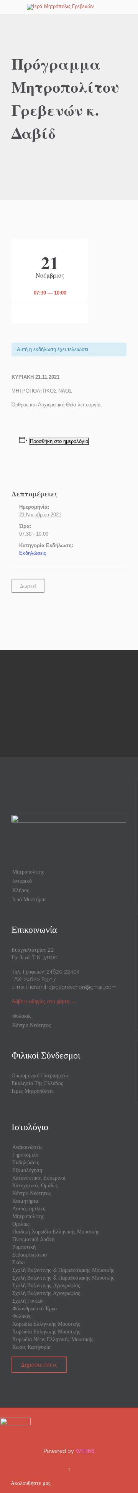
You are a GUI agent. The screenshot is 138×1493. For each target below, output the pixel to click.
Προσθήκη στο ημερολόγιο (59, 441)
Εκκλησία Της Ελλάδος (37, 1083)
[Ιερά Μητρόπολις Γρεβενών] (73, 7)
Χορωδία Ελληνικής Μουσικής (46, 1324)
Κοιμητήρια (25, 1201)
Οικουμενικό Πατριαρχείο (40, 1075)
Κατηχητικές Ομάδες (35, 1185)
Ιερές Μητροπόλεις (33, 1091)
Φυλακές (21, 1016)
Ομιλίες (21, 1224)
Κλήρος (20, 890)
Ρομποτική (24, 1247)
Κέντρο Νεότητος (31, 1025)
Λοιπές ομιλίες (28, 1208)
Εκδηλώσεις (32, 553)
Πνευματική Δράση (33, 1239)
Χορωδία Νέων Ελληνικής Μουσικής (53, 1339)
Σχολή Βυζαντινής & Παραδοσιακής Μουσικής (63, 1270)
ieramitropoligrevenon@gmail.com (73, 987)
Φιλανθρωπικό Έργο (34, 1308)
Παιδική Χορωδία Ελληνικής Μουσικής (55, 1231)
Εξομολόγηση (27, 1170)
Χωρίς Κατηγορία (31, 1347)
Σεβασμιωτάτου (29, 1255)
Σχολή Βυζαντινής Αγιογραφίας (46, 1285)
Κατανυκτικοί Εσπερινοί (39, 1178)
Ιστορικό (22, 881)
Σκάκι (18, 1262)
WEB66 (85, 1451)
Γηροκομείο (25, 1155)
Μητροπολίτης (28, 872)
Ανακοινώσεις (27, 1147)
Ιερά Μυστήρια (29, 899)
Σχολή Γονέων (27, 1301)
